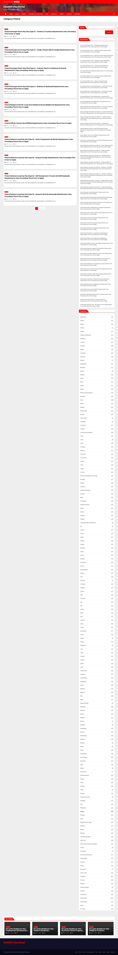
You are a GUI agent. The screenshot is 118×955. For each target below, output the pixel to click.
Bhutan (82, 385)
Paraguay (82, 800)
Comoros (82, 450)
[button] (114, 14)
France (82, 533)
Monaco (82, 721)
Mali (81, 696)
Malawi (82, 685)
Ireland (82, 609)
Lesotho (82, 659)
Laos (81, 649)
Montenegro (83, 728)
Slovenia (82, 883)
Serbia (82, 865)
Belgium (82, 374)
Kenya (82, 634)
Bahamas (82, 356)
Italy (81, 616)
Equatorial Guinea (84, 504)
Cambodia (82, 421)
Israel (81, 613)
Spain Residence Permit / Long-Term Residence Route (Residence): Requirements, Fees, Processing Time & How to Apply (95, 130)
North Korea (83, 771)
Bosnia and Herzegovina (86, 392)
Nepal (81, 750)
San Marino (83, 851)
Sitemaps (77, 14)
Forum (24, 14)
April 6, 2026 (9, 36)
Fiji (81, 526)
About (62, 14)
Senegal (82, 862)
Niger (81, 764)
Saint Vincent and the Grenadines (88, 844)
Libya (81, 667)
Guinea (82, 566)
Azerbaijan (83, 353)
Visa (47, 14)
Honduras (82, 584)
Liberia (82, 663)
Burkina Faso (83, 410)
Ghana (82, 551)
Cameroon (83, 425)
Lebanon (82, 656)
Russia (82, 829)
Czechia (82, 472)
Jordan (82, 627)
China (81, 443)
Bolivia (82, 389)
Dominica (82, 486)
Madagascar (83, 681)
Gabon (82, 537)
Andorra (82, 327)
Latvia (81, 652)
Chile (81, 439)
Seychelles (83, 869)
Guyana (82, 573)
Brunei (82, 403)
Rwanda (82, 833)
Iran (81, 602)
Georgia (82, 544)
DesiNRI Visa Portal (14, 6)
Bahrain (82, 360)
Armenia (82, 342)
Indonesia (82, 598)
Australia (82, 345)
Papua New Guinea (85, 797)
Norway (82, 779)
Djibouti (82, 483)
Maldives (82, 692)
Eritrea (82, 508)
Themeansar (27, 952)
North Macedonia (84, 775)
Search (82, 27)
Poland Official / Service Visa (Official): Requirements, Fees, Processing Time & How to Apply (38, 123)
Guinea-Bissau (84, 569)
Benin (81, 382)
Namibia (82, 742)
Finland (82, 530)
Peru (81, 804)
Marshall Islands (84, 703)
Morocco (82, 732)
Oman (81, 782)
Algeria (82, 324)
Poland (6, 29)
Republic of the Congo (85, 822)
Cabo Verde (83, 418)
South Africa (83, 894)
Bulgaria (82, 407)
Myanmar (82, 739)
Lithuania (82, 674)
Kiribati (82, 638)
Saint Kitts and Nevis (85, 836)
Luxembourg (83, 678)
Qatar (81, 818)
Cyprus (82, 468)
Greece (82, 555)
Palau (81, 789)
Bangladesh (83, 363)
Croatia (82, 461)
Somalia (82, 890)
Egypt (81, 497)
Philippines (83, 807)
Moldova (82, 717)
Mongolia (82, 724)
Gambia (82, 540)
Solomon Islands (84, 887)
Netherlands (83, 753)
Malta (81, 699)
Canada (82, 428)
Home (11, 14)
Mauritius (82, 710)
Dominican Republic (85, 490)
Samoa (82, 847)
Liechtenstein (83, 670)
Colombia (82, 447)
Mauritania (83, 706)
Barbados (82, 367)
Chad (81, 436)
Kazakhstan (83, 631)
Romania (82, 825)
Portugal (82, 815)
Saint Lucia (83, 840)
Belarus (82, 371)
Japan (81, 623)
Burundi (82, 414)
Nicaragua (82, 761)
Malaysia (82, 688)
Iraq (81, 605)
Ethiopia (82, 519)
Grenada (82, 558)
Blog (17, 14)
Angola (82, 331)
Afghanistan (83, 317)
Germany (82, 548)
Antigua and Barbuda (85, 335)
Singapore (82, 876)
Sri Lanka (82, 909)
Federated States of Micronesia (88, 522)
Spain (81, 905)
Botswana (82, 396)
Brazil (81, 400)
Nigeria (82, 768)
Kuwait (82, 641)
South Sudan (83, 901)
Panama (82, 793)
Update (69, 14)
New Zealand (83, 757)
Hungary (82, 587)
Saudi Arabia (83, 858)
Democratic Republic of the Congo (88, 475)
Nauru (81, 746)
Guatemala (83, 562)
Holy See (82, 580)
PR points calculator (36, 14)
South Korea (83, 898)
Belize (81, 378)
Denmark (82, 479)
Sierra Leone (83, 872)
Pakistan (82, 786)
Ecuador (82, 493)
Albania (82, 320)
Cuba (81, 465)
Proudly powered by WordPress (9, 952)
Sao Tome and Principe (86, 854)
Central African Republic (86, 432)
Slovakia (82, 880)
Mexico (82, 714)
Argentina (82, 338)
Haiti (81, 576)
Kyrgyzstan (83, 645)
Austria (82, 349)
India (81, 594)
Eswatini (82, 515)
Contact (54, 14)
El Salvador (83, 501)
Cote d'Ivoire (83, 457)
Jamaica (82, 620)
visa (15, 36)
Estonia (82, 511)
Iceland (82, 591)
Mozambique (83, 735)
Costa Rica (83, 454)
